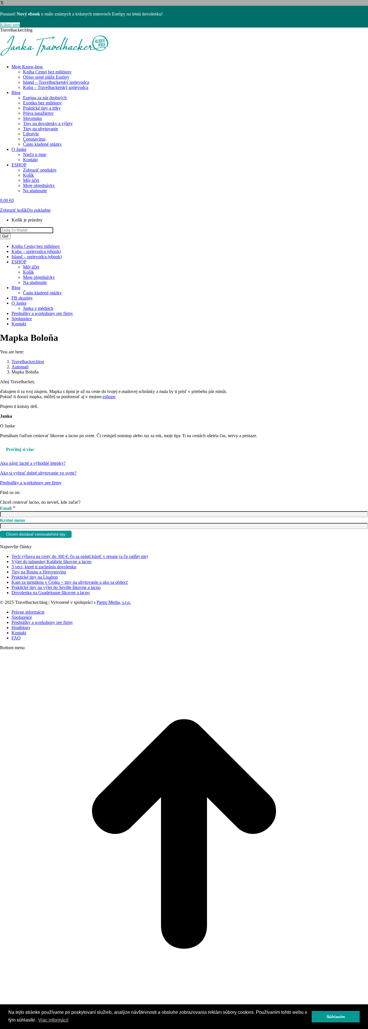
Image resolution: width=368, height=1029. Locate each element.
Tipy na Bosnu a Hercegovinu (39, 571)
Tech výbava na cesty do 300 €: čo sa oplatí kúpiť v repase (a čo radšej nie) (80, 556)
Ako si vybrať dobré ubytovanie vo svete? (38, 472)
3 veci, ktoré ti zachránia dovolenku (44, 566)
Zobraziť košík (13, 210)
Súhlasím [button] (336, 1016)
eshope (109, 396)
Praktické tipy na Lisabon (35, 577)
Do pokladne (39, 210)
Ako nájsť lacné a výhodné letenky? (33, 463)
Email (8, 508)
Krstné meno (12, 520)
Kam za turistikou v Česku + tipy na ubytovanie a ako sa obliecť (70, 582)
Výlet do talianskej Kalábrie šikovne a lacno (51, 561)
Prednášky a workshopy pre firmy (31, 482)
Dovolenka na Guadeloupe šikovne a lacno (51, 592)
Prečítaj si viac (20, 449)
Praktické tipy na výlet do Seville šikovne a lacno (56, 587)
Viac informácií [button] (53, 1020)
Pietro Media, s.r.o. (114, 602)
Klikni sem (10, 24)
